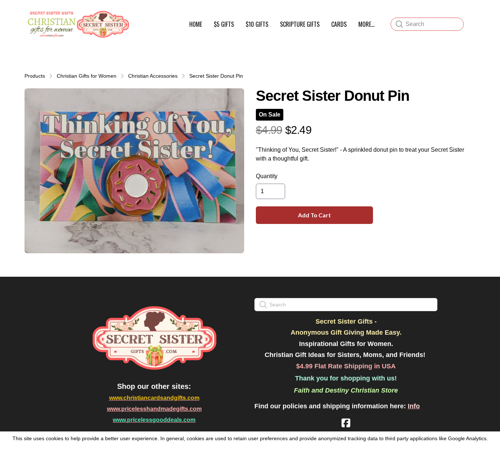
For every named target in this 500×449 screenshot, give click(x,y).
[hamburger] (139, 14)
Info (414, 406)
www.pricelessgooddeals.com (154, 420)
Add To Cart (314, 214)
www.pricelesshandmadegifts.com (154, 409)
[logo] (77, 24)
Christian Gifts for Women (86, 76)
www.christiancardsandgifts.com (154, 398)
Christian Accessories (153, 76)
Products (35, 76)
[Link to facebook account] (346, 423)
